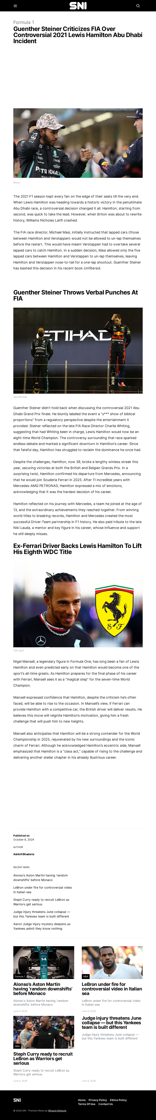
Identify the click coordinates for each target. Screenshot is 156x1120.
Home (82, 1100)
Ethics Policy (118, 1100)
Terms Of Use (86, 1104)
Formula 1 (23, 22)
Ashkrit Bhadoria (23, 854)
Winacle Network (57, 1110)
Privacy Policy (98, 1100)
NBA (85, 976)
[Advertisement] (78, 77)
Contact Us (105, 1104)
